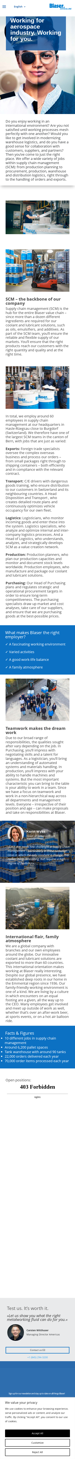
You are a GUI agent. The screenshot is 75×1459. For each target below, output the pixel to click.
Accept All (37, 1433)
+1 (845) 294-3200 (37, 1357)
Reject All (37, 1452)
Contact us (36, 1350)
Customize (37, 1442)
